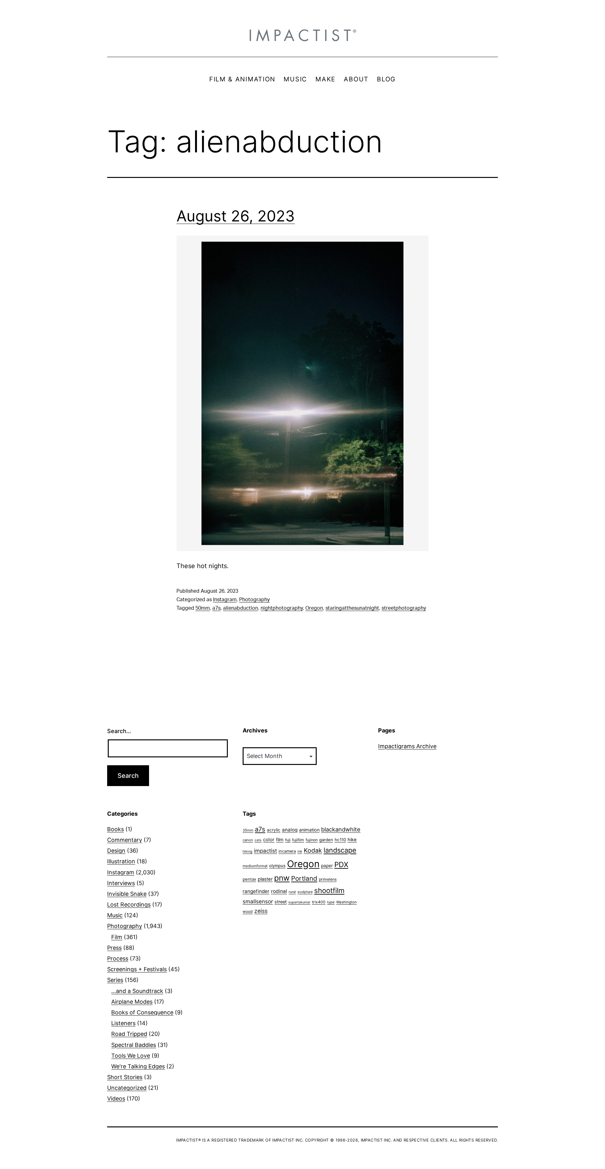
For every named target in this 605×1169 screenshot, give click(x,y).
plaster (265, 879)
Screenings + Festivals (137, 969)
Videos (116, 1098)
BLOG (386, 79)
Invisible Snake (127, 893)
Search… (119, 731)
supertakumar (299, 902)
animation (309, 829)
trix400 (319, 902)
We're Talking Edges (138, 1066)
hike (352, 840)
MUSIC (295, 79)
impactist (265, 851)
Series (115, 980)
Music (115, 915)
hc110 (340, 839)
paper (327, 865)
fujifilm (298, 839)
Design (116, 850)
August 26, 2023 (235, 216)
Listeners (123, 1023)
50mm (202, 608)
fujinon (312, 839)
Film (116, 937)
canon (248, 840)
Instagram (225, 599)
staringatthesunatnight (352, 608)
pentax (249, 879)
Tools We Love (130, 1055)
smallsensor (258, 901)
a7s (216, 608)
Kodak (313, 850)
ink (299, 851)
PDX (341, 864)
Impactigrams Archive (407, 746)
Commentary (124, 840)
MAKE (325, 79)
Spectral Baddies (133, 1045)
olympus (277, 865)
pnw (282, 878)
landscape (340, 850)
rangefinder (256, 891)
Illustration (121, 861)
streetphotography (404, 608)
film (280, 839)
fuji (288, 839)
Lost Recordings (129, 904)
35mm (248, 830)
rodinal (279, 891)
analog (289, 830)
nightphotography (282, 608)
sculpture (305, 892)
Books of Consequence (142, 1012)
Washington (346, 902)
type (331, 902)
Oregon (314, 608)
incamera (287, 851)
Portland (304, 878)
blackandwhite (340, 829)
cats (258, 840)
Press (114, 947)
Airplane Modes (132, 1001)
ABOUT (356, 79)
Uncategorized (127, 1087)
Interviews (121, 883)
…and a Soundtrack (137, 991)
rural (292, 892)
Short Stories (124, 1077)
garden (326, 839)
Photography (254, 599)
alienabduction (240, 608)
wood (248, 911)
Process (117, 958)
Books (115, 829)
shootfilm (329, 890)
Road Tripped (129, 1034)
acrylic (273, 829)
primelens (328, 879)
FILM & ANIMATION (242, 79)
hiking (247, 851)
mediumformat (255, 866)
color (268, 840)
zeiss (261, 911)
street (280, 902)
